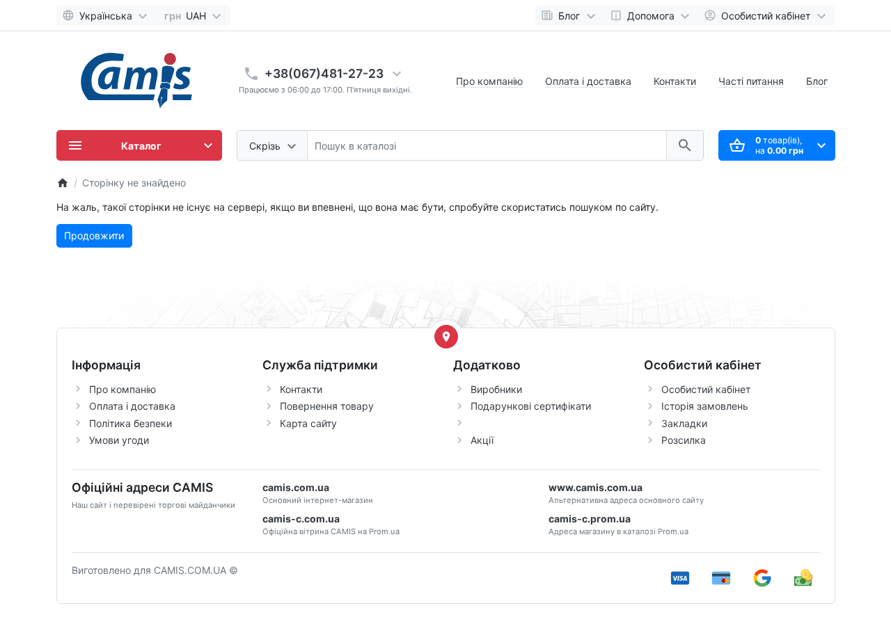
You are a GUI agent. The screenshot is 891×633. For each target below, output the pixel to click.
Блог (817, 81)
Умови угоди (119, 440)
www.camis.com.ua (595, 487)
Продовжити (94, 235)
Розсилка (683, 440)
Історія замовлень (704, 406)
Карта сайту (308, 423)
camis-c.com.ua (301, 518)
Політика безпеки (130, 423)
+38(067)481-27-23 (324, 73)
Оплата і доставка (588, 81)
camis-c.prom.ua (590, 518)
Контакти (675, 81)
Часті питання (751, 81)
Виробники (496, 389)
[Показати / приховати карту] (446, 336)
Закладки (684, 423)
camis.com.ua (295, 487)
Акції (482, 440)
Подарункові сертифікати (531, 406)
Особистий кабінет (705, 389)
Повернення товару (327, 406)
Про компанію (489, 81)
